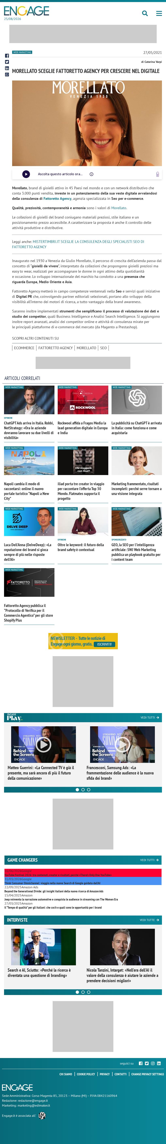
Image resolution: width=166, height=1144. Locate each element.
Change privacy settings (147, 1074)
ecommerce (24, 348)
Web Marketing (22, 52)
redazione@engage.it (33, 1100)
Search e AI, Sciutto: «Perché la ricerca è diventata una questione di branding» (39, 972)
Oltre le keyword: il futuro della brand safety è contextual (81, 547)
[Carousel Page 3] (88, 789)
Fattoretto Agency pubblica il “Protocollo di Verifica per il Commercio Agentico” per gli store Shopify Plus (28, 613)
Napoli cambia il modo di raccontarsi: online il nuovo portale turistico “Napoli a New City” (26, 491)
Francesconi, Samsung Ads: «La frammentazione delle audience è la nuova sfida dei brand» (120, 773)
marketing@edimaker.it (34, 1105)
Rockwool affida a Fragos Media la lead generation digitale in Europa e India (82, 428)
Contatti (121, 1074)
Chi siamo (66, 1074)
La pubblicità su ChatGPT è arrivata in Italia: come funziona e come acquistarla (137, 428)
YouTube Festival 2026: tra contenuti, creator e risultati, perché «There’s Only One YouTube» (58, 875)
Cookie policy (86, 1074)
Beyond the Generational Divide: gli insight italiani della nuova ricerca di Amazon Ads (53, 891)
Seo (103, 348)
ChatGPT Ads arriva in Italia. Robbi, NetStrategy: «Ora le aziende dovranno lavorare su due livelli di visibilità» (29, 430)
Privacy (105, 1074)
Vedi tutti (148, 717)
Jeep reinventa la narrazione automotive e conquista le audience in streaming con (61, 899)
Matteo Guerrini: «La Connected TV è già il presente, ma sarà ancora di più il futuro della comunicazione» (41, 773)
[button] (159, 13)
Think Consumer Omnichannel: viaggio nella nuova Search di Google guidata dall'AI (52, 883)
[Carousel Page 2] (83, 789)
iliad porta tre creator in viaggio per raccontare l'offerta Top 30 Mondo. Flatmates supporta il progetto (81, 491)
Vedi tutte (147, 920)
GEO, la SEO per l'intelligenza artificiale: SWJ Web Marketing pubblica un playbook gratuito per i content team (136, 552)
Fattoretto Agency (57, 198)
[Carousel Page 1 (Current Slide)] (77, 789)
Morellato (118, 208)
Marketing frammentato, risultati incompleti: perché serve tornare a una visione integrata (137, 488)
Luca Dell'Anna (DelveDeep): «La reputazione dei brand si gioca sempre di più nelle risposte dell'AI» (27, 552)
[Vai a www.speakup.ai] (157, 174)
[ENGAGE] (26, 11)
